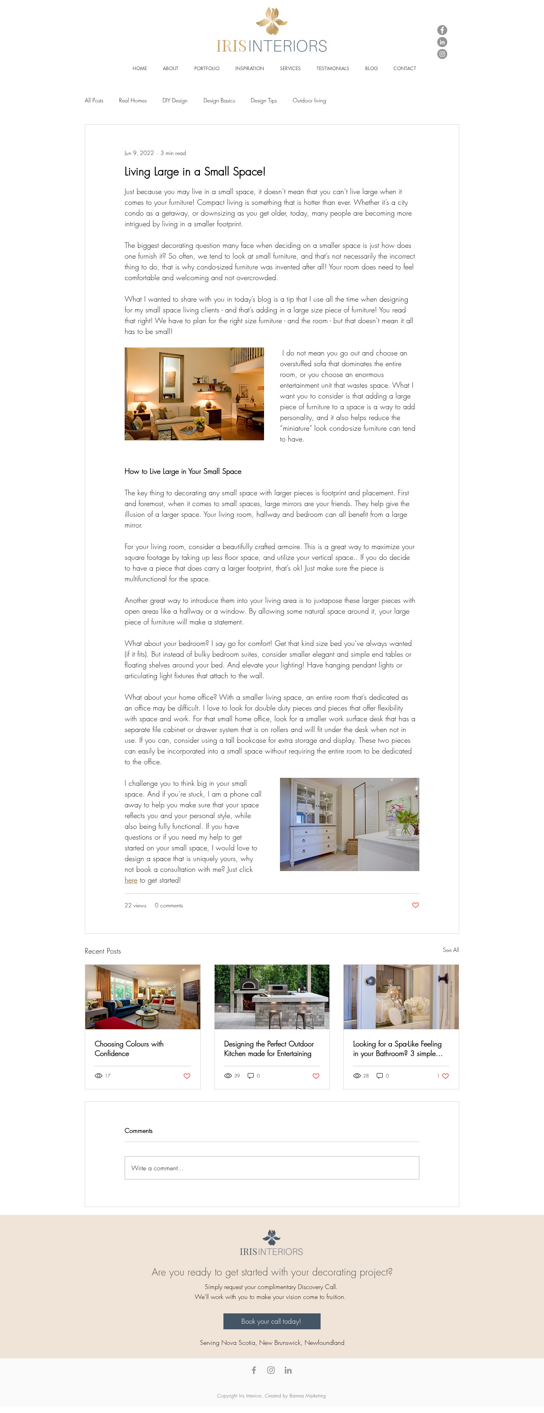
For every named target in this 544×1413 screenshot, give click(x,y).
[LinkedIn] (442, 42)
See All (451, 950)
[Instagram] (442, 54)
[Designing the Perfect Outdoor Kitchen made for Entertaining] (272, 997)
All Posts (94, 100)
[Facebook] (442, 30)
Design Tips (264, 100)
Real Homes (133, 100)
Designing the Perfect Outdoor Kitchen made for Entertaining (269, 1048)
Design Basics (219, 100)
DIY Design (175, 100)
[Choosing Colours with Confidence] (142, 997)
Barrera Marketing (308, 1395)
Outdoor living (309, 100)
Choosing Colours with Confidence (129, 1048)
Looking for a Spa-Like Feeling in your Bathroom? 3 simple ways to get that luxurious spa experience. (398, 1048)
